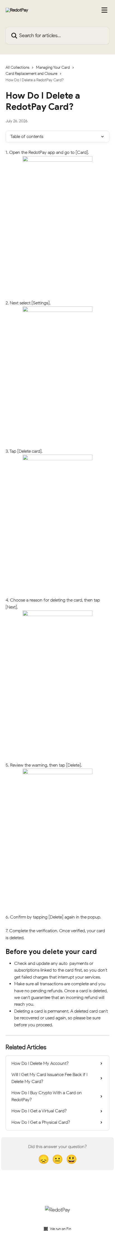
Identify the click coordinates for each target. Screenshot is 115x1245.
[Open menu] (104, 10)
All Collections (17, 67)
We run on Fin (60, 1229)
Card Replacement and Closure (31, 73)
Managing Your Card (53, 67)
